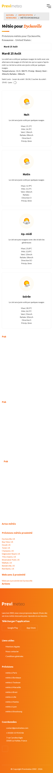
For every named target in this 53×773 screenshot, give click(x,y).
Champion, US (8, 551)
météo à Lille (11, 697)
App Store (31, 627)
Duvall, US (6, 545)
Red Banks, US (8, 568)
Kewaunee (11, 18)
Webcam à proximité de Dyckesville (17, 580)
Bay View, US (7, 542)
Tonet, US (6, 548)
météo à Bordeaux (13, 677)
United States (25, 15)
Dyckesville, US (8, 539)
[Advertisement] (26, 368)
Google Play (13, 627)
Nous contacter (12, 651)
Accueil (10, 15)
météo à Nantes (12, 702)
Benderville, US (8, 565)
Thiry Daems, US (9, 557)
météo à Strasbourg (14, 711)
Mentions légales (13, 646)
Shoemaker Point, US (10, 560)
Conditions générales (14, 656)
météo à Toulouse (13, 682)
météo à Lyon (11, 706)
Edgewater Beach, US (11, 554)
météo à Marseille (13, 687)
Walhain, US (7, 562)
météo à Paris (11, 673)
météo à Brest (11, 692)
